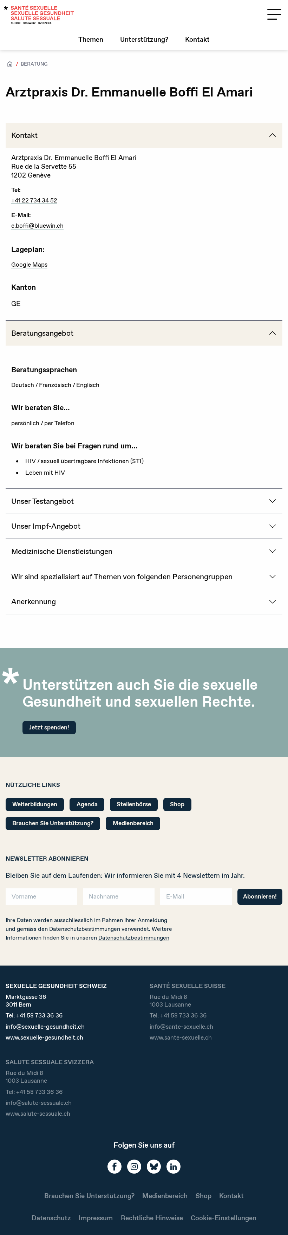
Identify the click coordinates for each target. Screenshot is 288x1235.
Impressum (96, 1218)
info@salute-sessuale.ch (39, 1103)
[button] (272, 1218)
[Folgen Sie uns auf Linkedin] (173, 1167)
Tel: (34, 1015)
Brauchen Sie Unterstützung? (52, 823)
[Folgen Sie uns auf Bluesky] (154, 1167)
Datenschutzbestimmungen (133, 937)
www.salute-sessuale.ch (38, 1113)
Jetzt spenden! (49, 727)
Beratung (34, 64)
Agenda (87, 804)
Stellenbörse (134, 804)
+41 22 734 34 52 (34, 200)
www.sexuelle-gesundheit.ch (44, 1037)
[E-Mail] (196, 899)
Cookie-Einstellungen (223, 1218)
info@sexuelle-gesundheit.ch (45, 1026)
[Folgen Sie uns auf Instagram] (134, 1167)
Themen (90, 39)
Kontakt (197, 39)
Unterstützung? (144, 39)
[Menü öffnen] (274, 14)
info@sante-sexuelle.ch (181, 1026)
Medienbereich (133, 823)
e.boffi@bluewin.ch (37, 225)
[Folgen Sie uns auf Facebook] (114, 1167)
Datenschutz (51, 1218)
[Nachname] (119, 899)
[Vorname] (41, 899)
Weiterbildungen (34, 804)
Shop (177, 804)
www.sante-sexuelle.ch (181, 1037)
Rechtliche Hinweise (152, 1218)
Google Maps (29, 264)
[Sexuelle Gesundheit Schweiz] (39, 14)
